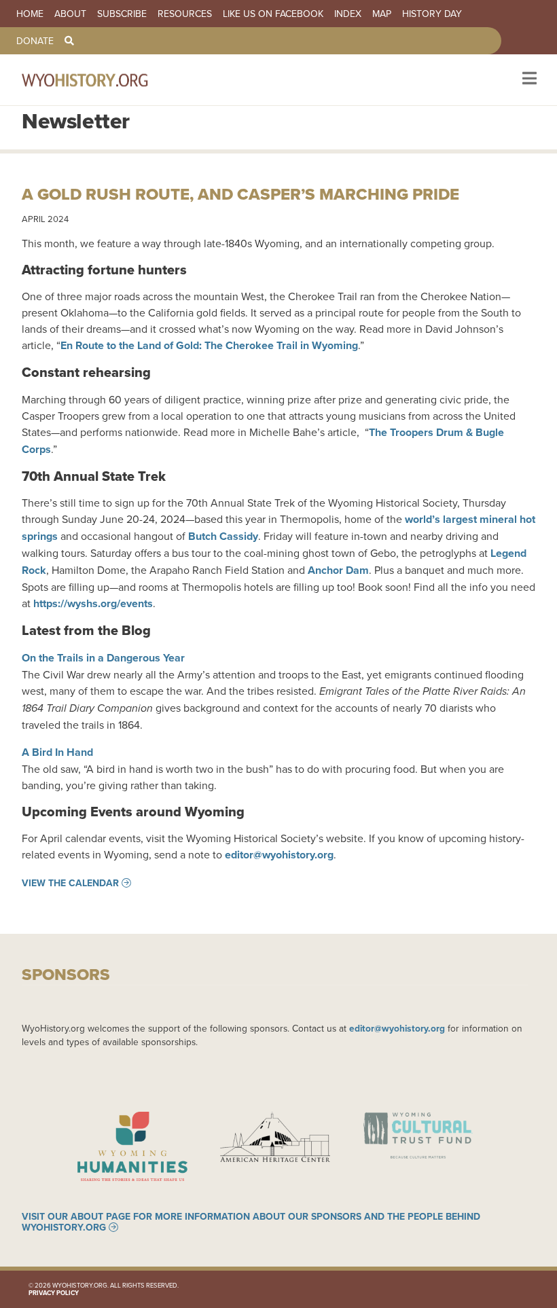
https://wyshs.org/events (93, 603)
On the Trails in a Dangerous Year (103, 658)
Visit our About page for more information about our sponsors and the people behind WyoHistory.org (251, 1222)
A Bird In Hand (57, 752)
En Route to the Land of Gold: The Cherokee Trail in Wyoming (209, 345)
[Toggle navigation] (528, 80)
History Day (432, 13)
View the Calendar (70, 882)
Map (381, 13)
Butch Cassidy (223, 536)
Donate (35, 40)
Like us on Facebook (273, 13)
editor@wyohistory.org (279, 854)
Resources (185, 13)
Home (29, 13)
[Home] (103, 79)
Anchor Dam (338, 570)
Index (347, 13)
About (70, 13)
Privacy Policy (54, 1292)
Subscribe (122, 13)
